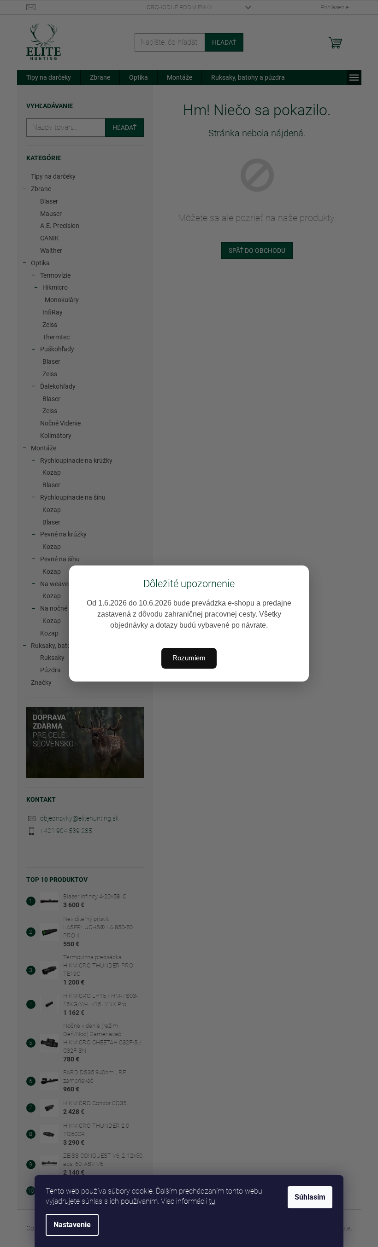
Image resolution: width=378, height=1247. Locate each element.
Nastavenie (72, 1224)
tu (212, 1201)
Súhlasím (310, 1197)
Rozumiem (189, 658)
